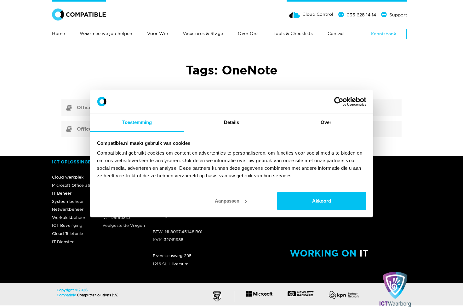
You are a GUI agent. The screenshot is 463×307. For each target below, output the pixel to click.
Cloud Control (317, 14)
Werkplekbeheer (68, 217)
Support (398, 15)
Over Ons (248, 33)
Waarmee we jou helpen (106, 33)
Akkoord (321, 201)
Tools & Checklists (293, 33)
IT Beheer (61, 193)
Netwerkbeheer (67, 209)
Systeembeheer (68, 201)
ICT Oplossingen (73, 162)
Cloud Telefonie (67, 233)
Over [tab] (326, 122)
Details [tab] (231, 122)
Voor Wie (157, 33)
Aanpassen (227, 201)
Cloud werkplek (67, 177)
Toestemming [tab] (137, 122)
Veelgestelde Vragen (123, 225)
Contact (336, 33)
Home (58, 33)
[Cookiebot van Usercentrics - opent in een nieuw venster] (338, 101)
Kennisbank (383, 34)
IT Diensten (63, 241)
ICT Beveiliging (67, 225)
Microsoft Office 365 (72, 185)
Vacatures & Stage (203, 33)
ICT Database (116, 217)
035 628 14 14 (361, 15)
